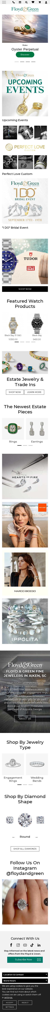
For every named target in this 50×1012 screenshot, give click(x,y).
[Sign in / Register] (46, 2)
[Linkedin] (39, 945)
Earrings (37, 441)
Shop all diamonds (25, 849)
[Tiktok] (32, 945)
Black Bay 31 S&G (13, 335)
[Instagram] (18, 945)
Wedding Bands (37, 779)
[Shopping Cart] (40, 2)
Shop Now (25, 289)
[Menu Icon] (4, 2)
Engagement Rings (13, 779)
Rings (13, 441)
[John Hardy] (25, 524)
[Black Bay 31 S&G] (13, 323)
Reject (25, 1003)
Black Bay (37, 335)
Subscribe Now (23, 959)
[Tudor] (25, 261)
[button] (26, 2)
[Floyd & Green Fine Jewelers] (25, 9)
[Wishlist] (33, 2)
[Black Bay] (37, 323)
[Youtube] (25, 945)
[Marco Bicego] (25, 573)
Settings (10, 1007)
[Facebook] (11, 945)
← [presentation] (13, 837)
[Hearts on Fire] (25, 476)
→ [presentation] (36, 837)
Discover (25, 54)
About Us (25, 718)
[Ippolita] (25, 621)
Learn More (34, 392)
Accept (9, 1003)
